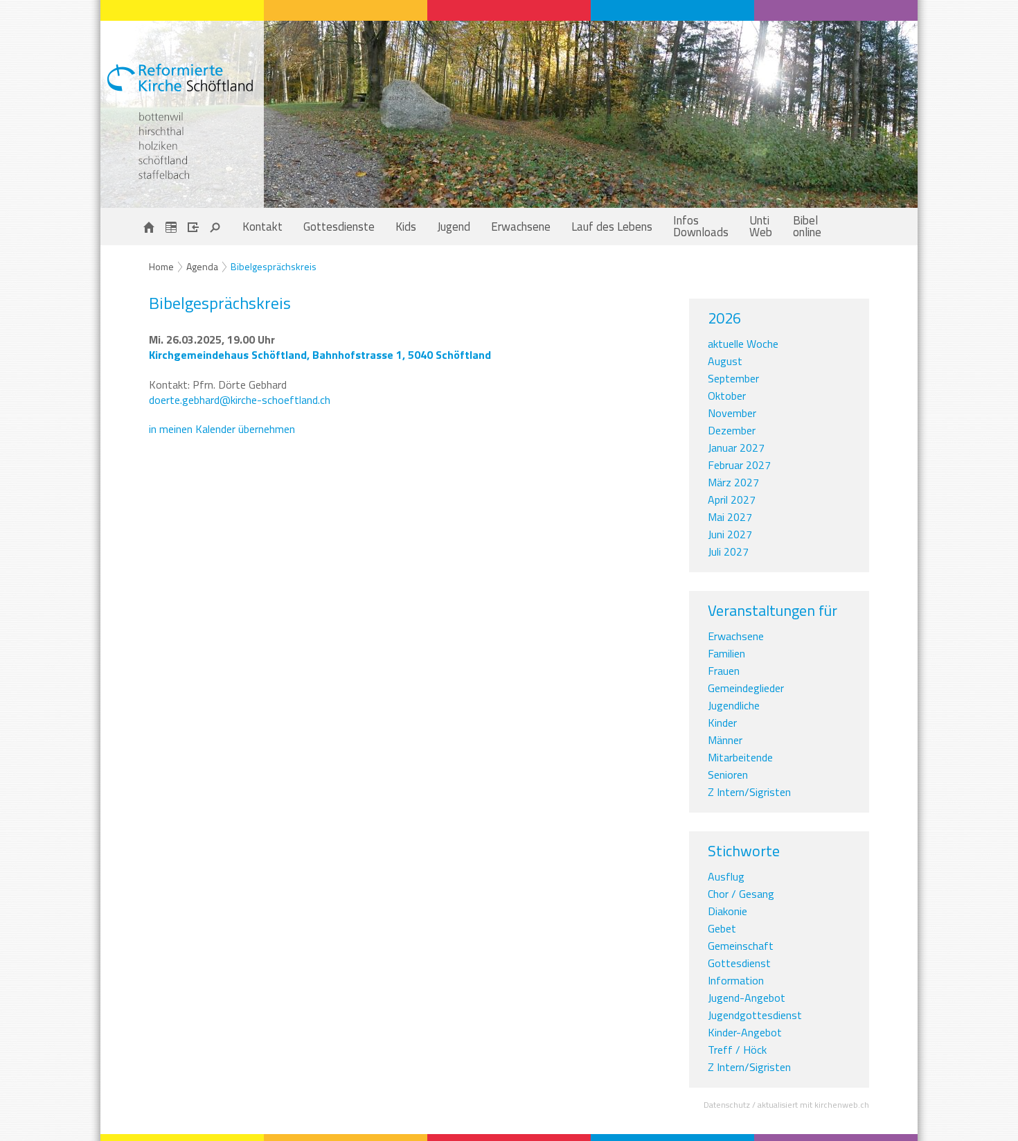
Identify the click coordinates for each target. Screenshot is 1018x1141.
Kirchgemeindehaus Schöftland (320, 354)
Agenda (202, 266)
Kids (405, 227)
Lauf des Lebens (611, 227)
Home (161, 266)
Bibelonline (807, 226)
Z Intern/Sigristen (749, 791)
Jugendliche (734, 705)
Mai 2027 (730, 516)
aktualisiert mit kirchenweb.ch (813, 1104)
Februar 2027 (739, 464)
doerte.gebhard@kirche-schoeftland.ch (239, 399)
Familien (726, 653)
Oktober (727, 395)
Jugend (453, 227)
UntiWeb (760, 226)
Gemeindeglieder (746, 687)
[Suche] (215, 226)
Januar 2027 (736, 447)
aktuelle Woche (743, 343)
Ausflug (726, 876)
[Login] (193, 226)
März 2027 (733, 482)
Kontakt (262, 227)
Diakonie (727, 911)
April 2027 (732, 499)
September (733, 378)
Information (736, 980)
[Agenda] (171, 226)
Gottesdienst (739, 962)
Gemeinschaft (741, 945)
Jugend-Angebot (746, 997)
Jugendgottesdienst (755, 1014)
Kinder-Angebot (745, 1032)
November (732, 412)
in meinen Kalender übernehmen (222, 429)
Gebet (722, 928)
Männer (725, 739)
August (725, 360)
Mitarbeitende (740, 757)
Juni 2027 (730, 534)
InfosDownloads (701, 226)
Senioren (728, 774)
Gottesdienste (339, 227)
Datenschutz (727, 1104)
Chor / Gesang (741, 893)
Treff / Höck (737, 1049)
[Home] (149, 226)
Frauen (724, 670)
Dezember (732, 430)
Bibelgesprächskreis (273, 266)
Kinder (722, 722)
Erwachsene (521, 227)
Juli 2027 (728, 551)
